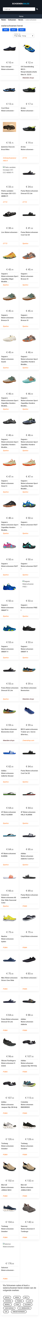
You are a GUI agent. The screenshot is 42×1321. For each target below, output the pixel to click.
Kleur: (22, 30)
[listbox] (23, 36)
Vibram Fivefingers (19, 1311)
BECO (26, 1297)
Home (21, 16)
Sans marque (9, 1308)
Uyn (6, 1311)
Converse (8, 1301)
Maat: (14, 30)
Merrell (7, 1304)
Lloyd (29, 1301)
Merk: (6, 30)
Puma (17, 1304)
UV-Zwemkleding (24, 1308)
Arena (17, 1297)
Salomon (28, 1304)
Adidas (7, 1297)
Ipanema (19, 1301)
